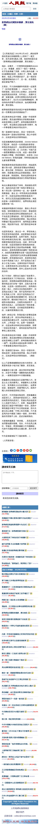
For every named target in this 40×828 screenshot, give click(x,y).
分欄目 (10, 14)
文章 (21, 14)
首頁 (4, 14)
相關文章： (6, 507)
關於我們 (20, 812)
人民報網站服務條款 (20, 808)
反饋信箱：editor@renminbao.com (20, 816)
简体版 (35, 3)
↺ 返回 (5, 3)
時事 (16, 14)
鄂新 (3, 29)
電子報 (28, 3)
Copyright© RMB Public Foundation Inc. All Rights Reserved (20, 803)
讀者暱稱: (6, 488)
